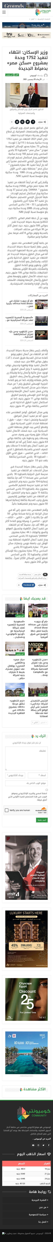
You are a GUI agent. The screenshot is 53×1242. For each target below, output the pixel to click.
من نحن (42, 1207)
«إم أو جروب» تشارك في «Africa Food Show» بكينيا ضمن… (19, 303)
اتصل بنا (42, 1222)
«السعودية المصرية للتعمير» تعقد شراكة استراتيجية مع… (19, 319)
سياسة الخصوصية (37, 1215)
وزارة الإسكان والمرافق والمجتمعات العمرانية (32, 578)
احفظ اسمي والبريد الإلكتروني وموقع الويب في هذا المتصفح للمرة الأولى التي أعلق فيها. (27, 797)
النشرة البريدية (39, 1200)
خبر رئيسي (9, 75)
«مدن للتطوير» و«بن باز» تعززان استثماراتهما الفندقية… (21, 334)
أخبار (16, 75)
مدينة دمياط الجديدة (25, 574)
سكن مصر (37, 574)
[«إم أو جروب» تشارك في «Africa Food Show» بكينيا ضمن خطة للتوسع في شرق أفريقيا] (41, 304)
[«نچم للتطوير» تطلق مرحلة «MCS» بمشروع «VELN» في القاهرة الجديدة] (15, 690)
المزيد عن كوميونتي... (41, 1138)
